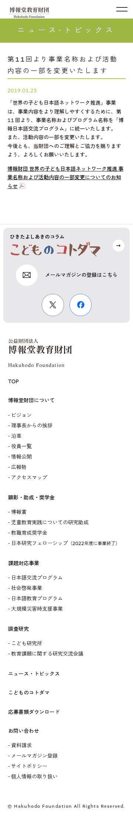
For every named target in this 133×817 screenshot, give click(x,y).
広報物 (19, 467)
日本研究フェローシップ (65, 543)
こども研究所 (26, 643)
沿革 (16, 436)
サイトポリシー (29, 766)
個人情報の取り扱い (34, 776)
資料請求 (21, 745)
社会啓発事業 (26, 588)
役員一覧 (21, 446)
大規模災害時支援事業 (37, 609)
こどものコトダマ (29, 692)
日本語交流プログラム (37, 577)
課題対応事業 (23, 563)
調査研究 (18, 629)
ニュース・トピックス (34, 673)
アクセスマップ (29, 477)
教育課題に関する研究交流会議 (47, 653)
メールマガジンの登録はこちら (81, 275)
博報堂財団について (31, 400)
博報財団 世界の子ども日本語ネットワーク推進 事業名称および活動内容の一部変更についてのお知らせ (65, 177)
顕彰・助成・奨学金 (31, 497)
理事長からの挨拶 (31, 425)
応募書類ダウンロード (34, 712)
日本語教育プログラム (37, 598)
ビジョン (21, 415)
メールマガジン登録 (34, 755)
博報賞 (19, 512)
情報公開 (21, 456)
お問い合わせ (23, 731)
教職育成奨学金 (29, 533)
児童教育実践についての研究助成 (50, 522)
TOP (13, 381)
